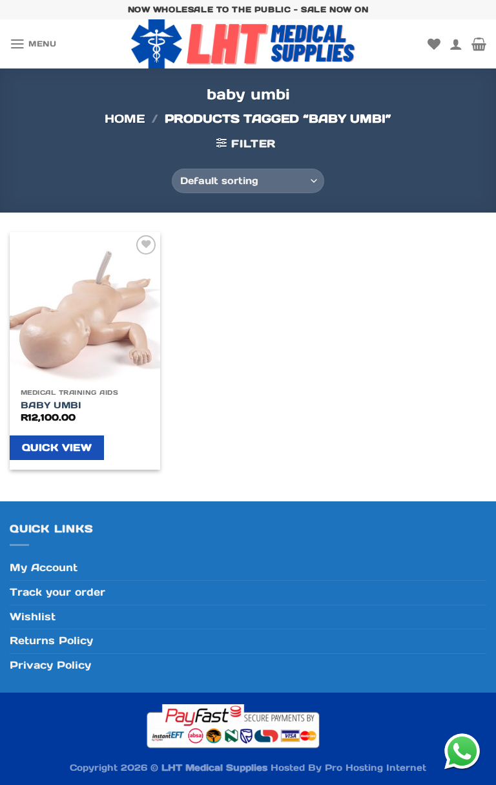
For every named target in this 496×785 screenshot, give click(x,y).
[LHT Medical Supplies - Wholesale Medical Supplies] (248, 43)
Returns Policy (51, 640)
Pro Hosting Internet (375, 767)
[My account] (456, 44)
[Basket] (478, 44)
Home (125, 118)
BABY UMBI (51, 405)
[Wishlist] (434, 44)
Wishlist (33, 617)
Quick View (57, 447)
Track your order (57, 592)
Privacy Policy (50, 665)
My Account (44, 567)
